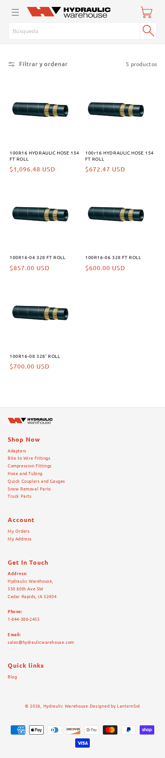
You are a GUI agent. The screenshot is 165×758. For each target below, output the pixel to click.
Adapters (17, 451)
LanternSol (128, 706)
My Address (20, 539)
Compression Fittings (30, 466)
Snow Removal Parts (29, 489)
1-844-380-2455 (24, 619)
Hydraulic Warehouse (65, 706)
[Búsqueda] (148, 30)
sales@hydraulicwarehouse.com (41, 642)
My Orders (19, 531)
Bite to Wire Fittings (29, 458)
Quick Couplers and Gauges (36, 481)
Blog (12, 677)
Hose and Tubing (25, 473)
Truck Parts (20, 496)
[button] (15, 12)
